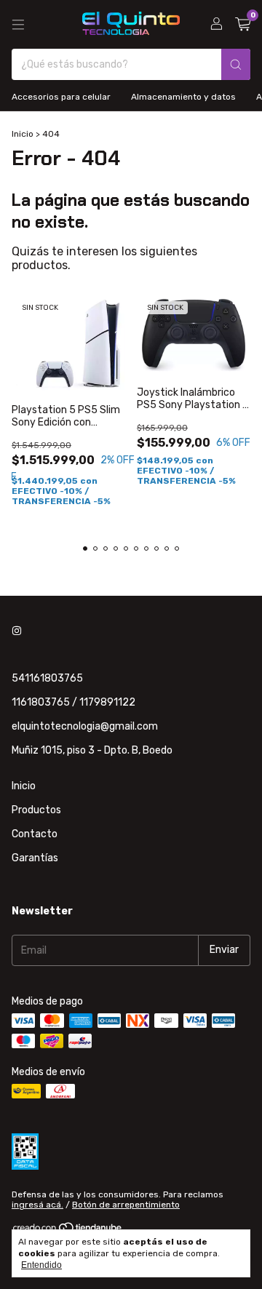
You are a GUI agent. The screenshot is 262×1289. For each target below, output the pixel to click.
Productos (36, 810)
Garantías (35, 858)
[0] (242, 24)
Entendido (41, 1265)
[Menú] (18, 24)
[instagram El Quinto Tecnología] (17, 631)
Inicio (22, 134)
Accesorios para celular (61, 97)
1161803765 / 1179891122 (73, 702)
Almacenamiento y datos (183, 97)
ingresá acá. (37, 1205)
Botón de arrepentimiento (126, 1205)
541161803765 (47, 678)
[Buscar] (235, 64)
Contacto (34, 834)
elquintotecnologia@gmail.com (85, 726)
